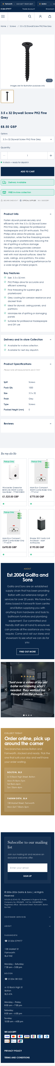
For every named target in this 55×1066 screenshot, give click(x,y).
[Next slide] (49, 689)
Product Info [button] (11, 214)
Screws (13, 26)
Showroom (50, 9)
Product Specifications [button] (17, 364)
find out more (27, 651)
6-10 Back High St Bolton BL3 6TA (14, 991)
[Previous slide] (6, 689)
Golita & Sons (25, 892)
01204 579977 (6, 9)
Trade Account (28, 9)
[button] (3, 16)
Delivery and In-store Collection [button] (23, 339)
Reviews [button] (9, 423)
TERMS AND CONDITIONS (17, 1057)
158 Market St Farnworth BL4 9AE (12, 952)
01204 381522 (15, 979)
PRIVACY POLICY (13, 1050)
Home (3, 26)
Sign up (27, 876)
